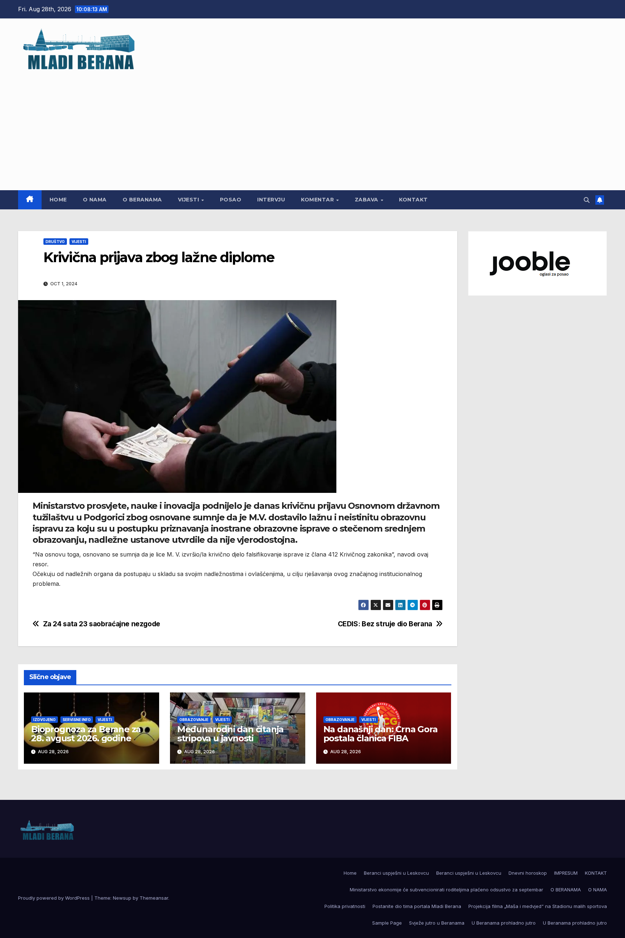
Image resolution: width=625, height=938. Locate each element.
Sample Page (387, 923)
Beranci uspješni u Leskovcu (396, 873)
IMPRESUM (566, 873)
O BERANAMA (142, 199)
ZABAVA (367, 199)
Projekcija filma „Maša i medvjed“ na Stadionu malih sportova (537, 906)
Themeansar (154, 898)
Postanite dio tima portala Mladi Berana (417, 906)
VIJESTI (189, 199)
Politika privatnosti (344, 906)
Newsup (122, 898)
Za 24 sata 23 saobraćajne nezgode (101, 624)
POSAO (231, 199)
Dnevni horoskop (528, 873)
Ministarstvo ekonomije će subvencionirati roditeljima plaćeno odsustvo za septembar (446, 889)
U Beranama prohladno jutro (504, 923)
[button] (587, 200)
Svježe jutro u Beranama (436, 923)
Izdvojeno (44, 719)
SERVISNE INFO (77, 719)
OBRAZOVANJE (193, 719)
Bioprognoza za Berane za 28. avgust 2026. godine (86, 733)
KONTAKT (413, 199)
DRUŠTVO (55, 241)
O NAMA (95, 199)
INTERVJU (271, 199)
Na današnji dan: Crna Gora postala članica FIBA (380, 733)
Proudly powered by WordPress (54, 898)
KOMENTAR (318, 199)
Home (58, 199)
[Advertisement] (312, 127)
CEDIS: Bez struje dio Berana (385, 624)
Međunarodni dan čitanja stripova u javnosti (230, 733)
